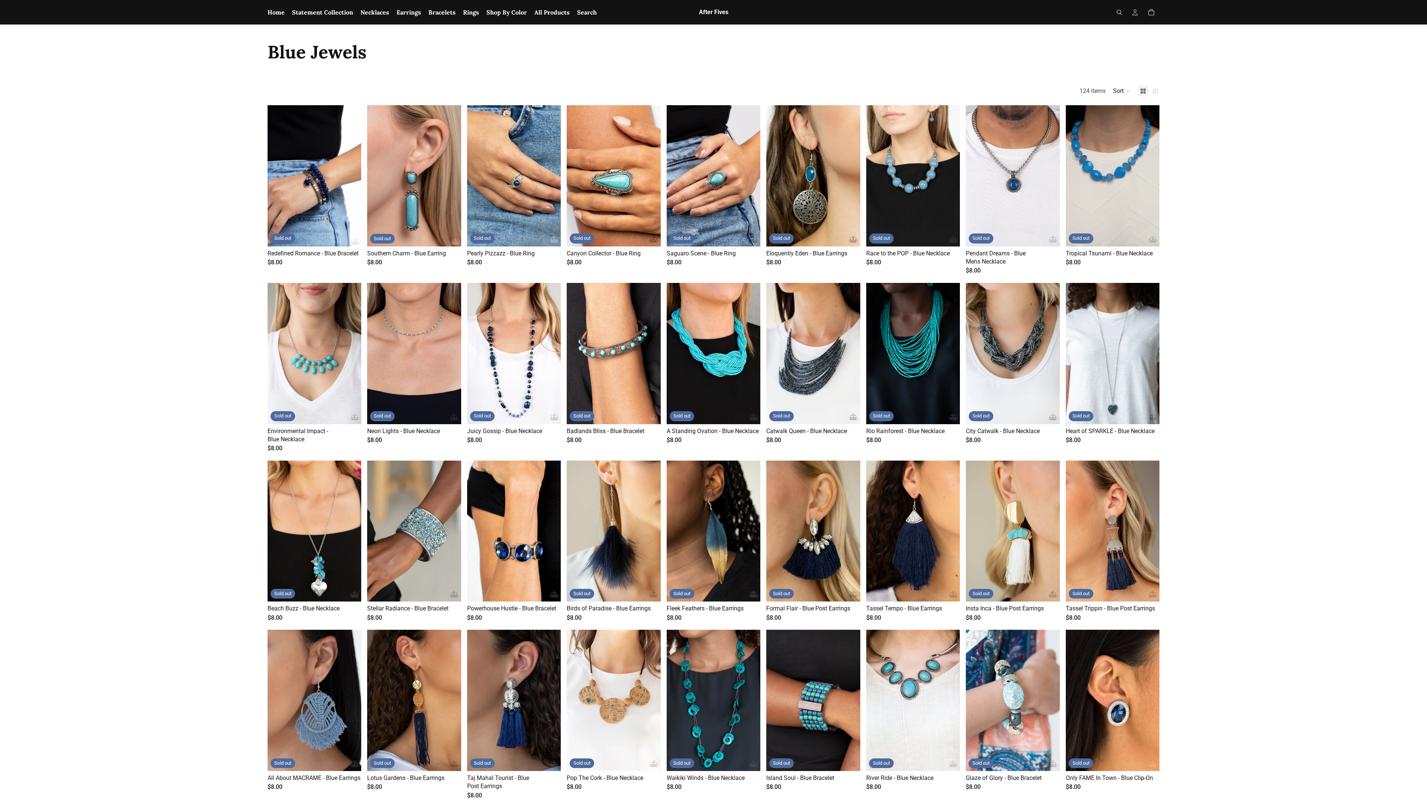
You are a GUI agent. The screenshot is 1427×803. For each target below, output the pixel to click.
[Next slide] (949, 176)
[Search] (1119, 12)
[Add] (449, 590)
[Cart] (1151, 12)
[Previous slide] (877, 176)
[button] (1121, 91)
